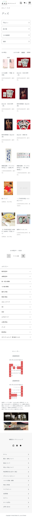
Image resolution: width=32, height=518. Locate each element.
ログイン (5, 498)
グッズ (8, 8)
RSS (4, 485)
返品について (6, 463)
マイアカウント (7, 489)
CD (2, 307)
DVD (3, 312)
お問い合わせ (6, 506)
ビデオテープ (5, 317)
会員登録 (5, 493)
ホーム (3, 8)
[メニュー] (29, 2)
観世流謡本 (4, 271)
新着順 (28, 52)
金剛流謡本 (4, 276)
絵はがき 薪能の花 (22, 134)
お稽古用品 (4, 322)
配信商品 (4, 332)
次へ (23, 256)
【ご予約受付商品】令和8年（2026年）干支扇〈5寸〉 (8, 231)
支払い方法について (8, 467)
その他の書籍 (5, 286)
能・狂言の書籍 (6, 281)
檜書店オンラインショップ (16, 439)
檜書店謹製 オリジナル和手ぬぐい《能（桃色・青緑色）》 (23, 167)
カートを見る (6, 502)
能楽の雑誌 (4, 297)
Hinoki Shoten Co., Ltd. (16, 515)
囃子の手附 (4, 292)
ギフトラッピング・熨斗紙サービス (11, 337)
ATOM (8, 485)
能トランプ (4, 198)
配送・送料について (8, 458)
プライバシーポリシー (9, 476)
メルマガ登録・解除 (8, 480)
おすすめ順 (16, 52)
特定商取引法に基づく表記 (10, 471)
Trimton (24, 515)
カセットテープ (6, 302)
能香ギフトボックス (22, 229)
